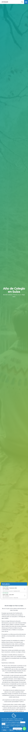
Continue (4, 730)
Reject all (11, 730)
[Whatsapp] (24, 728)
